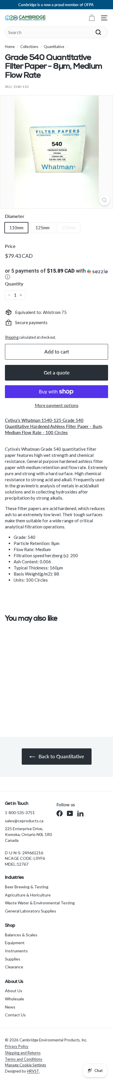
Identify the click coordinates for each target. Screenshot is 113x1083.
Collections (29, 46)
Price (10, 246)
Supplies (12, 958)
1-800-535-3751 (20, 812)
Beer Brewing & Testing (26, 886)
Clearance (14, 966)
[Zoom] (104, 200)
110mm (16, 227)
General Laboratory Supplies (30, 910)
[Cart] (92, 17)
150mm (68, 227)
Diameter (14, 216)
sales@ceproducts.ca (24, 820)
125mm (42, 227)
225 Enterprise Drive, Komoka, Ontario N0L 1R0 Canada (28, 834)
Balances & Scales (21, 934)
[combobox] (56, 32)
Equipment (15, 942)
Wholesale (14, 998)
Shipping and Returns (23, 1052)
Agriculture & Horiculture (28, 894)
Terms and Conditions (23, 1059)
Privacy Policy (16, 1046)
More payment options (57, 405)
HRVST (33, 1071)
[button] (56, 274)
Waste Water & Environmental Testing (40, 902)
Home (10, 46)
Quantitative (54, 46)
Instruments (16, 950)
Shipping (12, 337)
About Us (13, 990)
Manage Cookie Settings (25, 1065)
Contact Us (15, 1014)
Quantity (14, 283)
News (10, 1006)
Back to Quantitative (60, 756)
